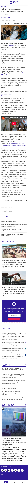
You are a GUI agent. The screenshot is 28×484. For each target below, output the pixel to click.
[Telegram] (14, 482)
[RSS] (18, 470)
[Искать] (22, 482)
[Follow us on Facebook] (2, 470)
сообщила (11, 45)
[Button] (8, 23)
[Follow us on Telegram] (15, 470)
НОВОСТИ (6, 365)
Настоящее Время (5, 17)
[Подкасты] (22, 470)
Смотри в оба (8, 405)
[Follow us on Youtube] (9, 470)
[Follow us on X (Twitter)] (5, 470)
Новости (3, 6)
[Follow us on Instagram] (12, 470)
